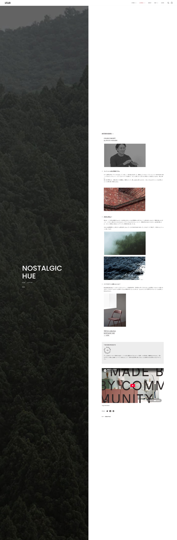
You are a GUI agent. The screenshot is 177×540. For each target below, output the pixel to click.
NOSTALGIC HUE (109, 333)
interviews (106, 405)
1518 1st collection (110, 331)
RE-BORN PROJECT (108, 287)
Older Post (108, 416)
